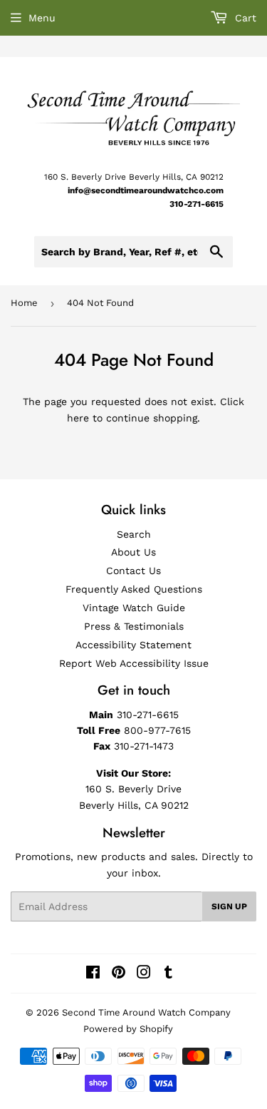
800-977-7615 (157, 730)
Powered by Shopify (128, 1028)
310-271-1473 (144, 746)
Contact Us (133, 570)
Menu (42, 18)
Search (134, 534)
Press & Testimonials (134, 626)
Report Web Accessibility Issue (134, 663)
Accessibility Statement (133, 644)
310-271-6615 (196, 204)
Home (24, 302)
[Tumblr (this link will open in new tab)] (168, 974)
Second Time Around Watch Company (146, 1012)
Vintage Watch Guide (134, 607)
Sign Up (229, 906)
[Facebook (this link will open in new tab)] (92, 974)
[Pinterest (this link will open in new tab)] (118, 974)
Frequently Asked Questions (134, 589)
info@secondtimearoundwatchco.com (146, 190)
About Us (133, 552)
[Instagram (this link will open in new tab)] (144, 974)
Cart (243, 18)
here (78, 418)
